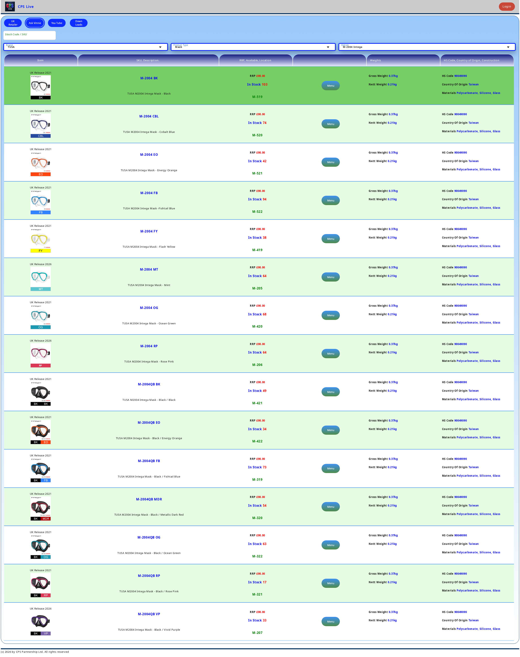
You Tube (56, 23)
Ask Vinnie (35, 23)
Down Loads (78, 22)
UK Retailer (13, 22)
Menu (330, 85)
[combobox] (85, 47)
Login (507, 6)
